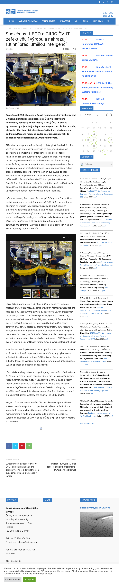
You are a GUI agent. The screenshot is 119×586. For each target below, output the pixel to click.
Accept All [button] (29, 579)
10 (88, 140)
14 (111, 140)
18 (94, 145)
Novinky (16, 28)
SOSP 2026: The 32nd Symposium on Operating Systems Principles (97, 87)
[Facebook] (99, 2)
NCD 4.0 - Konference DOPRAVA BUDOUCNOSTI (94, 44)
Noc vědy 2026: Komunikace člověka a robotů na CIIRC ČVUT (97, 71)
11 (94, 140)
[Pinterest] (22, 446)
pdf (95, 197)
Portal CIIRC (107, 16)
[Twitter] (107, 2)
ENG (111, 12)
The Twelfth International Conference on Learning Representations (96, 222)
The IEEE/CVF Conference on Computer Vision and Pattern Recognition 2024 (96, 194)
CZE (105, 12)
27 (105, 151)
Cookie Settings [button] (12, 579)
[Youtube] (111, 2)
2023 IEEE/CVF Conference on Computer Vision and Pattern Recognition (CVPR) (95, 336)
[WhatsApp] (29, 446)
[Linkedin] (103, 2)
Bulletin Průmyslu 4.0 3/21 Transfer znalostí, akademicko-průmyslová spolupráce (61, 466)
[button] (107, 21)
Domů (8, 28)
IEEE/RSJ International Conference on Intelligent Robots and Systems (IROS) (95, 310)
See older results (87, 423)
